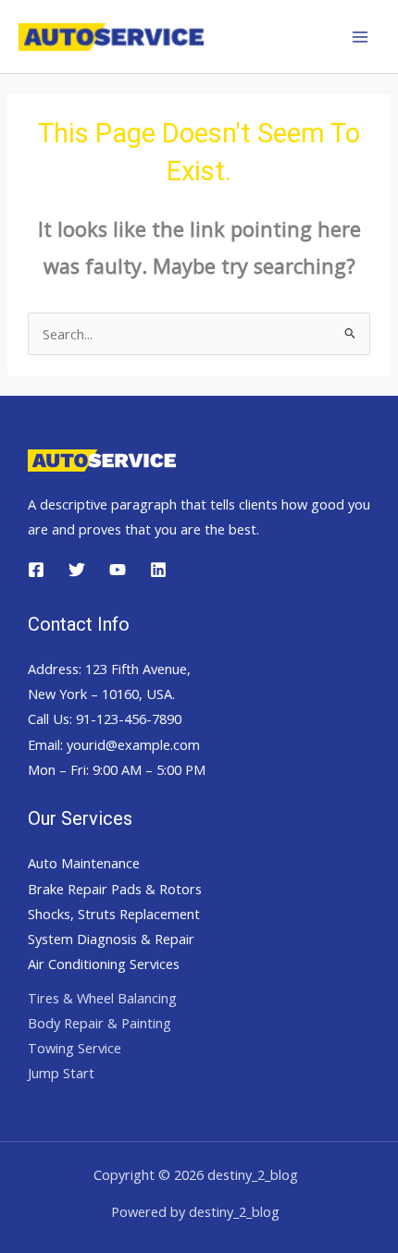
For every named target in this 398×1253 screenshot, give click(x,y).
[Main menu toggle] (360, 37)
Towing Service (74, 1047)
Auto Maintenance (84, 863)
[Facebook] (36, 569)
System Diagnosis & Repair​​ (111, 938)
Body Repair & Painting (99, 1022)
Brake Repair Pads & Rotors (115, 888)
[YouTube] (117, 569)
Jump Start (61, 1072)
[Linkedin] (158, 569)
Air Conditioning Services (104, 963)
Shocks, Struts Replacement (114, 913)
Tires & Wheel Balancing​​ (102, 998)
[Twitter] (76, 569)
